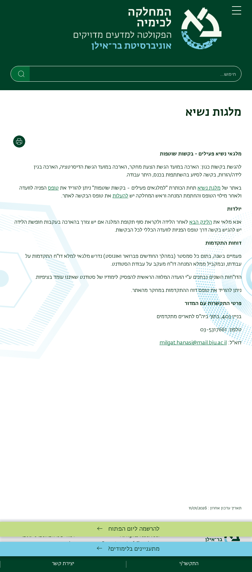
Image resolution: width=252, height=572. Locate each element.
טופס (53, 188)
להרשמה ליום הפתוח (133, 529)
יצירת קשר (63, 563)
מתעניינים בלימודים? (133, 549)
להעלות (120, 196)
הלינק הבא (200, 222)
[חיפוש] (20, 73)
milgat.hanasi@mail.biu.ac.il (193, 343)
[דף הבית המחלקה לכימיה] (115, 34)
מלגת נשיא (209, 188)
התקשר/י (189, 563)
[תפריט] (236, 13)
